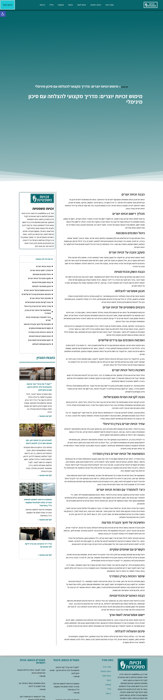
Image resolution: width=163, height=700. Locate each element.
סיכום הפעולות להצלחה (41, 344)
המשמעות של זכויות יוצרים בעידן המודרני (38, 311)
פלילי (51, 5)
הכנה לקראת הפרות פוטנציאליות (38, 302)
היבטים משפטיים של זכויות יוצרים (37, 290)
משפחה (61, 5)
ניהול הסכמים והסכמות (42, 274)
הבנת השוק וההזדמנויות (41, 282)
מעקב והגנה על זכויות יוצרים (39, 278)
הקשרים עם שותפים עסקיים (40, 328)
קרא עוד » (76, 676)
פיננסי (70, 5)
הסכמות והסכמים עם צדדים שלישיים (36, 294)
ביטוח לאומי (81, 5)
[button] (3, 14)
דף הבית (124, 87)
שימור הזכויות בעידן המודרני (39, 332)
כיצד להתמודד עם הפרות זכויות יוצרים (38, 318)
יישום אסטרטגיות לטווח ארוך (39, 340)
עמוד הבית (109, 5)
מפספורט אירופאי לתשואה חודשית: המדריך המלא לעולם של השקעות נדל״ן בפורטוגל (38, 502)
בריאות (42, 5)
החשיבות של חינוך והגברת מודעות (37, 324)
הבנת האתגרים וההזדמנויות (40, 336)
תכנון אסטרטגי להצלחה (41, 286)
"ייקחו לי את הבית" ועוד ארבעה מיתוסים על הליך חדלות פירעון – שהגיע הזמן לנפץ (39, 387)
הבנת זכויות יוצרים (43, 266)
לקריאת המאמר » (45, 416)
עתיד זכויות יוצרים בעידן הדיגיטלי (37, 306)
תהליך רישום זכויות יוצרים (40, 270)
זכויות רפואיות (95, 5)
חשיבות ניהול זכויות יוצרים (40, 298)
